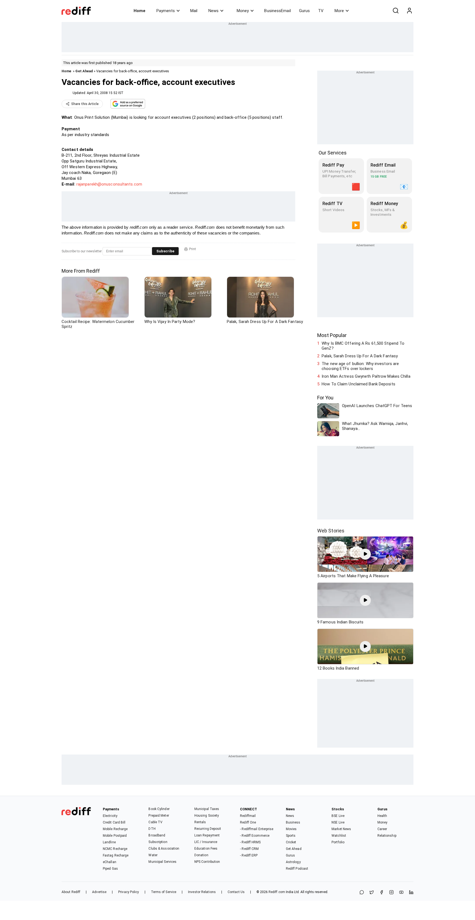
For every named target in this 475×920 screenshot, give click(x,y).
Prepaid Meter (158, 815)
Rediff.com (277, 892)
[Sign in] (409, 10)
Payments (165, 10)
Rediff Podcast (297, 869)
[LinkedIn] (411, 892)
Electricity (110, 816)
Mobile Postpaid (115, 836)
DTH (151, 829)
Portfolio (338, 842)
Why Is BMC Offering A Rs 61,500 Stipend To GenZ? (363, 346)
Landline (109, 842)
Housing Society (206, 815)
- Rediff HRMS (250, 842)
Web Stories (330, 531)
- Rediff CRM (249, 849)
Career (382, 829)
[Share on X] (371, 892)
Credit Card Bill (114, 822)
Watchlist (339, 836)
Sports (291, 836)
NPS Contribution (207, 862)
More (339, 10)
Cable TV (155, 822)
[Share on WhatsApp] (362, 892)
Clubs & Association (163, 848)
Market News (341, 829)
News (213, 10)
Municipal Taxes (206, 809)
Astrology (293, 862)
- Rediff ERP (249, 855)
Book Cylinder (158, 809)
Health (382, 816)
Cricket (291, 842)
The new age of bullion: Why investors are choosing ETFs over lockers (360, 366)
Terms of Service (163, 892)
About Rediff (71, 892)
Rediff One (248, 822)
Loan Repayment (207, 835)
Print (192, 249)
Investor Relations (202, 892)
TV (321, 10)
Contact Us (236, 892)
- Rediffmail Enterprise (256, 829)
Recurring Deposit (207, 829)
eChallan (109, 862)
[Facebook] (381, 892)
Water (153, 855)
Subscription (157, 842)
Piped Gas (110, 869)
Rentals (200, 822)
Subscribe (165, 251)
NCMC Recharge (115, 849)
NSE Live (338, 822)
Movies (291, 829)
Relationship (386, 836)
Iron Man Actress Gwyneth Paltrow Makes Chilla (366, 376)
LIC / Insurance (205, 842)
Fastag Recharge (116, 855)
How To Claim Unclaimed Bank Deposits (358, 384)
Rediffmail (248, 816)
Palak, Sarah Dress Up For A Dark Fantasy (360, 355)
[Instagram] (391, 892)
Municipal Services (162, 862)
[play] (365, 554)
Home (139, 10)
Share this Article (85, 104)
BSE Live (338, 816)
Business (293, 822)
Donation (201, 855)
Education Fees (205, 848)
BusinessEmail (277, 10)
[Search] (395, 10)
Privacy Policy (128, 892)
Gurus (304, 10)
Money (243, 10)
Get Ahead (84, 71)
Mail (193, 10)
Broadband (156, 835)
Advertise (99, 892)
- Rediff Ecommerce (254, 836)
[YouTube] (401, 892)
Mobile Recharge (115, 829)
